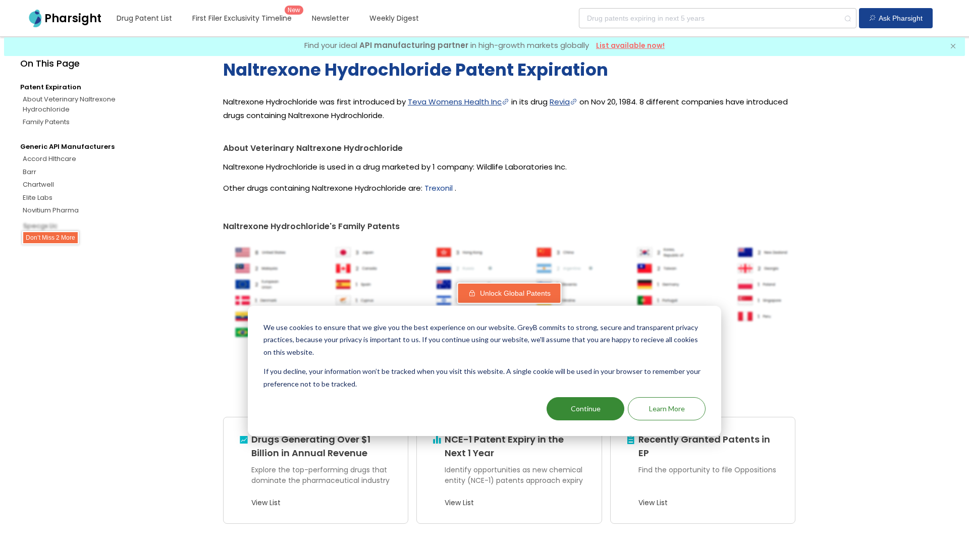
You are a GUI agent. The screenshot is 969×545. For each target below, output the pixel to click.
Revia (560, 101)
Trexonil (438, 188)
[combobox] (717, 18)
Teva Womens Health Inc (455, 101)
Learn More (667, 408)
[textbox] (717, 18)
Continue (586, 408)
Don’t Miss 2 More (50, 237)
